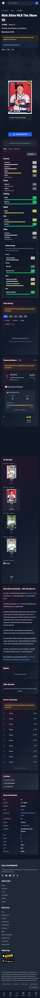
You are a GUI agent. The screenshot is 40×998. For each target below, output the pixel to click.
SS (24, 596)
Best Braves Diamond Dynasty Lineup (28, 814)
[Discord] (6, 876)
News (3, 912)
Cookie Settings (33, 984)
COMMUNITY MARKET (10, 780)
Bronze (11, 596)
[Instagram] (14, 876)
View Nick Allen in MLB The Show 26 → (12, 45)
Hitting (5, 149)
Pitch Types (4, 928)
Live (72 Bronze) (30, 657)
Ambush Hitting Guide (7, 935)
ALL (25, 316)
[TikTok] (17, 876)
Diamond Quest (5, 925)
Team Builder (5, 895)
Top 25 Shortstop (25, 826)
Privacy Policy (24, 984)
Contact (3, 902)
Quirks (3, 931)
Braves (20, 652)
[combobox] (20, 3)
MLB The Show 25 (29, 593)
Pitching (10, 149)
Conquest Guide (5, 945)
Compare (4, 898)
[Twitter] (3, 876)
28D (20, 316)
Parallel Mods (5, 941)
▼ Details (35, 360)
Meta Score (19, 604)
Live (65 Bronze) (16, 660)
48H (11, 316)
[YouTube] (10, 876)
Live (9, 593)
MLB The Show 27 (6, 915)
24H (6, 316)
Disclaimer (16, 984)
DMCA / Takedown (7, 984)
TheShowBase (5, 11)
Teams (3, 892)
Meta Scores (17, 149)
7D (15, 316)
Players (12, 11)
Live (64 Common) (25, 660)
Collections (4, 889)
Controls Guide (5, 922)
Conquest (4, 918)
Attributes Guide (5, 938)
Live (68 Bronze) (7, 660)
